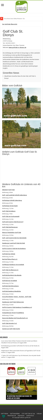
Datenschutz (30, 415)
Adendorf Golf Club (8, 189)
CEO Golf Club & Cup (28, 413)
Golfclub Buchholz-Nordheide (11, 275)
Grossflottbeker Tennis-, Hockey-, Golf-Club (16, 296)
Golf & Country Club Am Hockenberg (14, 248)
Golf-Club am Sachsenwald (10, 216)
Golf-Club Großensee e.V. (10, 270)
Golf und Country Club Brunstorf (12, 222)
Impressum (21, 415)
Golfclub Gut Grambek (9, 280)
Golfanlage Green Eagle (10, 206)
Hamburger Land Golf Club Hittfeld (13, 243)
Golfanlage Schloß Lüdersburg (12, 200)
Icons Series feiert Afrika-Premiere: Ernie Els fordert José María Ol (21, 18)
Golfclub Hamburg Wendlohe (11, 291)
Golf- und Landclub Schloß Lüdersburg (14, 195)
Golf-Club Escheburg (8, 211)
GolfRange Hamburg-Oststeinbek (13, 264)
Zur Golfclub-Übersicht (9, 24)
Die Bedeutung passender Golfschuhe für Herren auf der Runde (19, 346)
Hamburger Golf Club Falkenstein (13, 302)
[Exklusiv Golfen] (22, 6)
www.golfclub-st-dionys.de (17, 47)
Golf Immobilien (15, 413)
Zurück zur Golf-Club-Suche (11, 329)
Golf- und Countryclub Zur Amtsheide (14, 238)
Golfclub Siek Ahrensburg (10, 286)
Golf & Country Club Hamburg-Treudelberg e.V (17, 307)
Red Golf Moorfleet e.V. (10, 259)
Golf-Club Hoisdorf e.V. (9, 323)
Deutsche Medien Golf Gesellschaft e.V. (15, 318)
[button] (3, 416)
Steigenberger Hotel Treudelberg (13, 312)
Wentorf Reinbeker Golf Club (11, 232)
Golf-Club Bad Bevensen (10, 227)
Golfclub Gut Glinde (8, 254)
